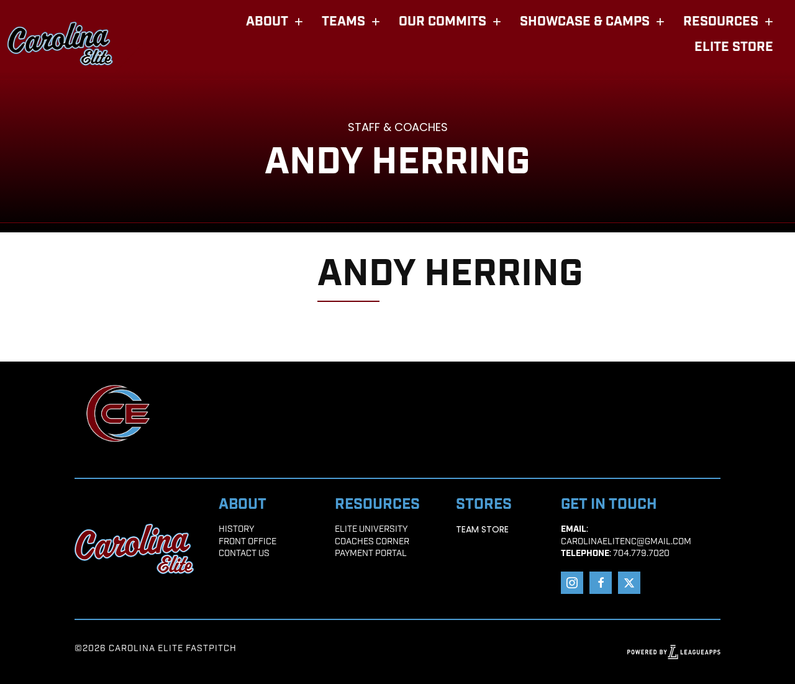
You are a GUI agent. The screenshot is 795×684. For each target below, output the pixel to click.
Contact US (244, 554)
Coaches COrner (372, 542)
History (236, 529)
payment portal (371, 554)
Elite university (371, 529)
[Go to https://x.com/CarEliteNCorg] (629, 583)
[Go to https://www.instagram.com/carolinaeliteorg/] (572, 583)
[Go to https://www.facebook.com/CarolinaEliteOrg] (600, 583)
